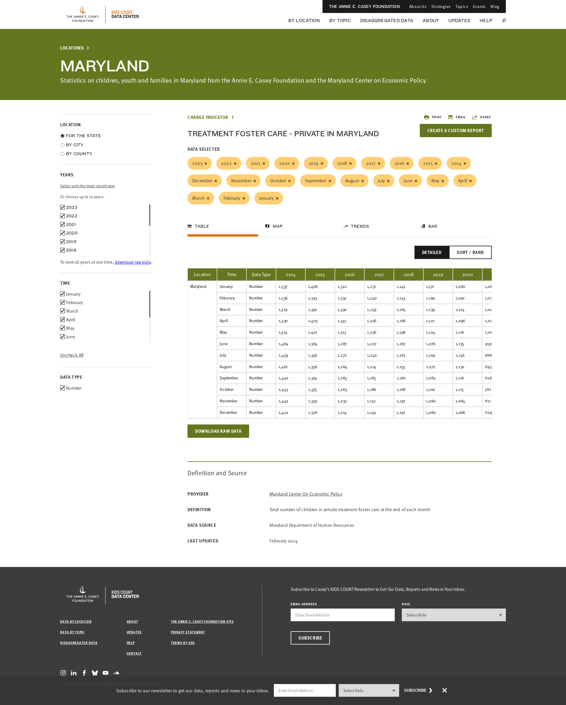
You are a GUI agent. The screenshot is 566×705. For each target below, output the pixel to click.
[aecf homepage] (82, 14)
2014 (456, 163)
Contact (134, 653)
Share (485, 117)
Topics (461, 6)
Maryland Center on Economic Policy (305, 494)
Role (406, 604)
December (202, 180)
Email (461, 117)
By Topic (340, 20)
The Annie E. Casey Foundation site (202, 621)
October (278, 180)
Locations (72, 48)
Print (437, 117)
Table (202, 226)
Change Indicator (207, 117)
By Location (304, 20)
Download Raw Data (218, 431)
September (315, 180)
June (408, 180)
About (431, 20)
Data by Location (75, 621)
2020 (284, 163)
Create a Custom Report (455, 130)
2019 (313, 163)
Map (278, 226)
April (462, 180)
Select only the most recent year (87, 186)
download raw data (133, 262)
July (381, 180)
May (435, 180)
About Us (418, 6)
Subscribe (310, 637)
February (231, 197)
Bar (432, 226)
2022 (226, 163)
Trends (360, 226)
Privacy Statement (188, 632)
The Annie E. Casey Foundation (364, 6)
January (266, 197)
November (241, 180)
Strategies (441, 6)
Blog (495, 6)
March (198, 197)
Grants (479, 6)
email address (304, 604)
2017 (370, 163)
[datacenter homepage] (125, 14)
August (352, 180)
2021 (255, 163)
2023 (197, 163)
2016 (399, 163)
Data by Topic (72, 632)
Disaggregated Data (386, 20)
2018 (342, 163)
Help (486, 20)
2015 (427, 163)
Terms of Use (183, 642)
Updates (459, 20)
